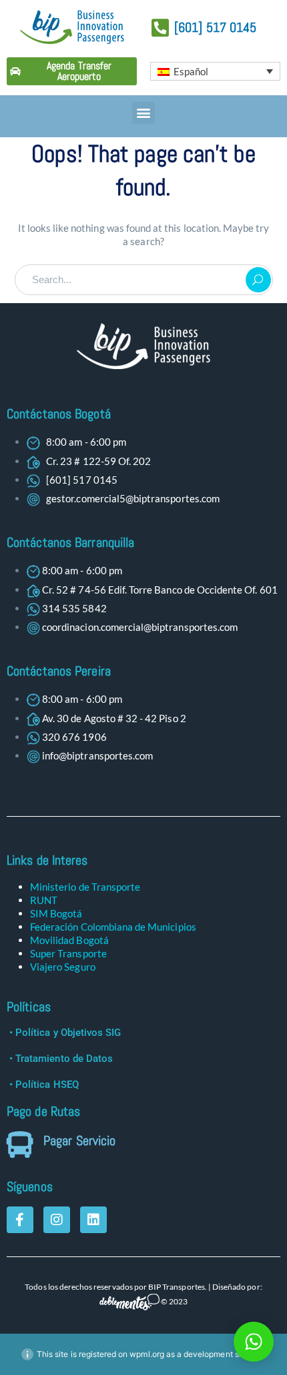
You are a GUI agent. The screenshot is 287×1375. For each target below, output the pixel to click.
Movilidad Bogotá (69, 940)
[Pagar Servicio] (20, 1144)
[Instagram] (56, 1219)
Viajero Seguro (62, 967)
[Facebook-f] (20, 1219)
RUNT (43, 900)
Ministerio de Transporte (85, 887)
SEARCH (258, 279)
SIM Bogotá (56, 913)
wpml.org (146, 1354)
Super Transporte (68, 953)
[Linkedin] (93, 1219)
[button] (143, 113)
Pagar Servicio (79, 1140)
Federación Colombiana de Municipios (113, 927)
